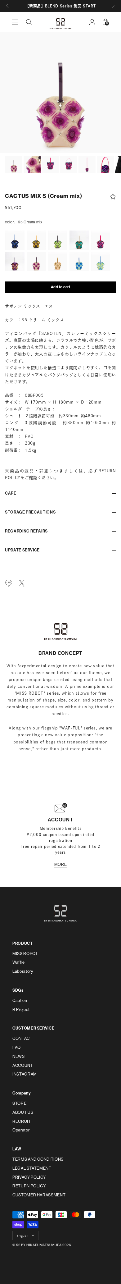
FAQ (16, 1047)
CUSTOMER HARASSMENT (38, 1195)
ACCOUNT (22, 1065)
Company (21, 1093)
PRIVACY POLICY (29, 1177)
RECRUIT (21, 1121)
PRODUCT (22, 943)
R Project (21, 1009)
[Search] (29, 22)
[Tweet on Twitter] (21, 583)
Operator (20, 1130)
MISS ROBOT (25, 953)
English (22, 1235)
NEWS (18, 1056)
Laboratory (22, 971)
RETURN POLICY (29, 1186)
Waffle (18, 962)
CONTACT (22, 1038)
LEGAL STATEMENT (32, 1168)
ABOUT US (22, 1112)
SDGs (18, 990)
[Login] (92, 22)
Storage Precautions (30, 512)
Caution (19, 1000)
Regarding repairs (26, 531)
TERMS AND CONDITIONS (38, 1159)
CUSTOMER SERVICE (33, 1028)
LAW (16, 1149)
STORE (19, 1103)
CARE (10, 493)
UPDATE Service (22, 550)
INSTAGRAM (24, 1074)
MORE (60, 864)
